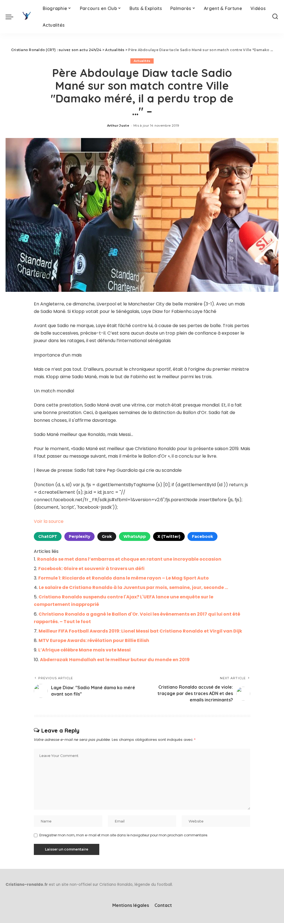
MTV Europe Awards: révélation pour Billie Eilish (94, 640)
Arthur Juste (118, 125)
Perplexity (79, 536)
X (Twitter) (169, 536)
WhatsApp (134, 536)
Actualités (142, 61)
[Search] (275, 16)
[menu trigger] (12, 16)
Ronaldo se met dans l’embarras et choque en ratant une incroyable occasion (129, 559)
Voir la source (49, 521)
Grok (107, 536)
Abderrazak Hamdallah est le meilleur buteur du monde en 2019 (115, 659)
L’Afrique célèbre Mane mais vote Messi (84, 650)
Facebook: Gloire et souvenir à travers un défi (91, 568)
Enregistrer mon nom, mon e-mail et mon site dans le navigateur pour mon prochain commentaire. (123, 835)
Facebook (202, 536)
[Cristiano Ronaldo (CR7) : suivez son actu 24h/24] (26, 16)
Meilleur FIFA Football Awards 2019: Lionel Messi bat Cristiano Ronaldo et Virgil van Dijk (140, 631)
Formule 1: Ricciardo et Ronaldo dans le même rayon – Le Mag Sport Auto (123, 578)
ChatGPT (47, 536)
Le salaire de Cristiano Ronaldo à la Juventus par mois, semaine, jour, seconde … (133, 587)
